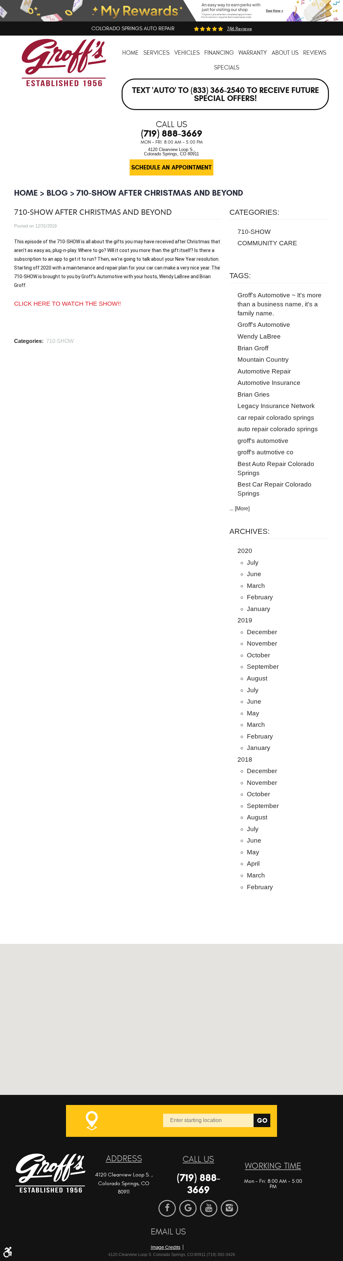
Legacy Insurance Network (276, 405)
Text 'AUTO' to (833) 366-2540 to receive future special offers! (225, 94)
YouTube (208, 1208)
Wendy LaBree (259, 336)
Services (156, 52)
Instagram (229, 1208)
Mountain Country (263, 359)
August (257, 678)
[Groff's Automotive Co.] (64, 67)
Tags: (240, 275)
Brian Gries (253, 394)
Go (262, 1120)
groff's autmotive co (265, 452)
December (262, 632)
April (253, 863)
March (256, 585)
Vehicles (187, 52)
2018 (244, 759)
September (263, 666)
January (258, 608)
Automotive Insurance (268, 382)
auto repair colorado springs (277, 429)
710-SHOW (60, 341)
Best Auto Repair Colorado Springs (275, 468)
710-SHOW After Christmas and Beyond (159, 193)
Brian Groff (252, 348)
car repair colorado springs (275, 417)
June (254, 573)
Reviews (314, 52)
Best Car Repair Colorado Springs (274, 489)
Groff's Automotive (263, 324)
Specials (226, 67)
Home (130, 52)
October (258, 655)
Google (188, 1208)
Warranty (252, 52)
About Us (285, 52)
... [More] (239, 508)
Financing (219, 52)
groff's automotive (262, 440)
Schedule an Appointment (171, 167)
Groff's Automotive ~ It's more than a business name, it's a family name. (279, 304)
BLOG (57, 193)
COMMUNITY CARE (267, 243)
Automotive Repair (264, 371)
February (260, 597)
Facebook (167, 1208)
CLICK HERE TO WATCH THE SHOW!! (67, 303)
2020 (244, 550)
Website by (189, 1236)
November (262, 643)
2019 (244, 620)
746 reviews (239, 29)
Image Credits (165, 1247)
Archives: (249, 531)
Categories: (254, 212)
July (253, 562)
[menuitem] (130, 53)
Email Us (168, 1232)
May (253, 713)
